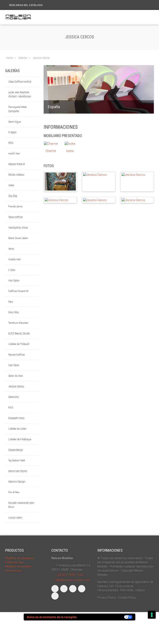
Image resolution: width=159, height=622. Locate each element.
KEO (10, 407)
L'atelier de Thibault (18, 344)
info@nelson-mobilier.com (72, 580)
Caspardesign (15, 449)
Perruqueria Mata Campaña (17, 109)
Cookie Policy (127, 597)
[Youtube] (81, 588)
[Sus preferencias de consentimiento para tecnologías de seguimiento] (152, 615)
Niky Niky (13, 312)
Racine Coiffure (16, 354)
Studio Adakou (16, 174)
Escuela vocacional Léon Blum (21, 504)
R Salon (12, 132)
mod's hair (14, 153)
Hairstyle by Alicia (18, 227)
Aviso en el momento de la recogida (52, 617)
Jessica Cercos (16, 386)
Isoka (69, 151)
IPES (10, 143)
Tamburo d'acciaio (18, 322)
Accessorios (13, 570)
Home (9, 57)
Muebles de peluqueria (19, 558)
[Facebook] (55, 588)
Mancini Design (16, 481)
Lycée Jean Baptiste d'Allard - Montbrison (19, 94)
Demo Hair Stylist (17, 471)
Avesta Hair (14, 259)
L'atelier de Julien (17, 428)
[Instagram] (63, 588)
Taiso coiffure (15, 217)
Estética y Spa (14, 562)
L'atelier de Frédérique (19, 439)
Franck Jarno (15, 206)
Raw (10, 301)
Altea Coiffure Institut (19, 81)
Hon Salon (13, 280)
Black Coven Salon (18, 238)
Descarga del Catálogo (26, 5)
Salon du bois (15, 375)
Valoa (11, 185)
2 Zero (11, 270)
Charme (51, 151)
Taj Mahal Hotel (16, 460)
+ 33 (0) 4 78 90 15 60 (69, 574)
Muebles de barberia (18, 566)
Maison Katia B (16, 164)
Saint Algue (14, 121)
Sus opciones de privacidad (102, 617)
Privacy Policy (107, 597)
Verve (11, 248)
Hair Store (13, 365)
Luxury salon (15, 517)
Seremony (13, 397)
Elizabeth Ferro (16, 418)
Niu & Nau (13, 492)
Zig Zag (12, 195)
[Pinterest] (55, 596)
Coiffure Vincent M (18, 291)
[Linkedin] (72, 588)
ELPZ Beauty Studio (19, 333)
